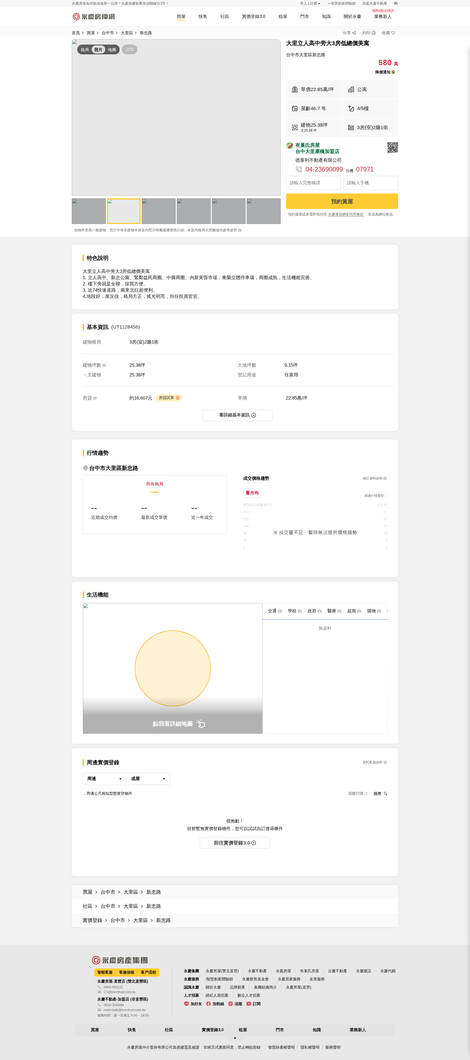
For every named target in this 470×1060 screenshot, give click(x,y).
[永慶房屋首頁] (93, 17)
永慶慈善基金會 (255, 979)
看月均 (252, 493)
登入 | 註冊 (308, 3)
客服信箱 (126, 972)
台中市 (108, 33)
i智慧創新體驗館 (219, 979)
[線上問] (396, 3)
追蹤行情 (355, 793)
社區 (87, 906)
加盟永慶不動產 (374, 3)
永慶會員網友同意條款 (346, 214)
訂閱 (257, 1004)
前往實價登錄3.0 (232, 843)
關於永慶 (213, 987)
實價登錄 (92, 920)
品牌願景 (237, 987)
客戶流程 (148, 972)
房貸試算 (166, 397)
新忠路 (146, 33)
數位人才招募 (248, 995)
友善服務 (317, 979)
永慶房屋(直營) (298, 987)
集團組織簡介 (265, 987)
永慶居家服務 (289, 979)
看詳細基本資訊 (234, 415)
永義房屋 (283, 971)
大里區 (127, 33)
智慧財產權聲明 (281, 1047)
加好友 (196, 1004)
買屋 (91, 33)
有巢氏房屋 (309, 971)
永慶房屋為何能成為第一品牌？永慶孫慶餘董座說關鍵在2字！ (120, 3)
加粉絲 (218, 1004)
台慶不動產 (337, 971)
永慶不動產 (257, 971)
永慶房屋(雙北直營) (222, 971)
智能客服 (105, 972)
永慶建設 (363, 971)
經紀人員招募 (217, 995)
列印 (366, 32)
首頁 (76, 33)
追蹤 (238, 1004)
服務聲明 (333, 1047)
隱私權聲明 (310, 1047)
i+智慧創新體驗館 (342, 3)
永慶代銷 (387, 971)
